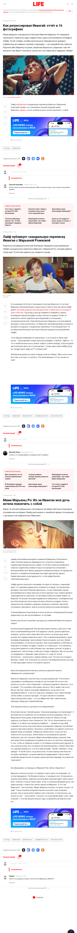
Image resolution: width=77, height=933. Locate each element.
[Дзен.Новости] (24, 159)
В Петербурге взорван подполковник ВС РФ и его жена (15, 486)
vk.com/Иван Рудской (13, 97)
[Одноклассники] (43, 159)
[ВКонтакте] (38, 159)
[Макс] (28, 159)
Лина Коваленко (17, 407)
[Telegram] (33, 159)
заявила (22, 110)
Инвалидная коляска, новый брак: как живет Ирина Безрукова (37, 221)
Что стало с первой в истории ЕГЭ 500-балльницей (13, 211)
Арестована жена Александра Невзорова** (61, 210)
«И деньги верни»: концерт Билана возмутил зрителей (38, 476)
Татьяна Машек (17, 140)
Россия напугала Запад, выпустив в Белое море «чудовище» (61, 900)
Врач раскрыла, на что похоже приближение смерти (13, 476)
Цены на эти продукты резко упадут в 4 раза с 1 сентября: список (61, 221)
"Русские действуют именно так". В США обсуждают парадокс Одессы (13, 222)
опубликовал (21, 104)
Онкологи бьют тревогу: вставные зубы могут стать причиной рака (37, 211)
